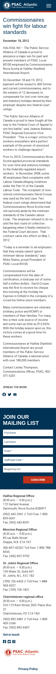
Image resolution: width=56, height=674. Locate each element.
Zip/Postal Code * (13, 458)
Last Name (10, 440)
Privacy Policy (28, 669)
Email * (8, 449)
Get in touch (11, 634)
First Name (10, 431)
